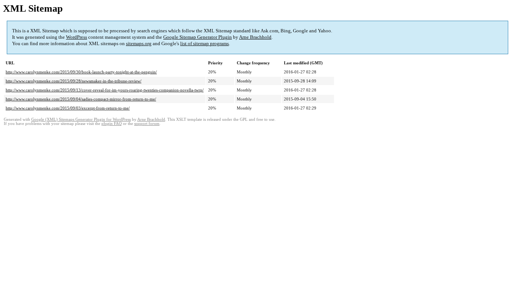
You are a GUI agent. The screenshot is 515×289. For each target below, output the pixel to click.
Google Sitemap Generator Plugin (197, 37)
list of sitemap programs (204, 43)
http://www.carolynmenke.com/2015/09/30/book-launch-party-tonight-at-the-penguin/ (81, 72)
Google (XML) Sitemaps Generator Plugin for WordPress (81, 119)
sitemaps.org (139, 43)
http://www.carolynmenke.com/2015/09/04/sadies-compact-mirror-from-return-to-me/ (81, 99)
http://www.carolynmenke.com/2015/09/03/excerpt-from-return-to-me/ (68, 108)
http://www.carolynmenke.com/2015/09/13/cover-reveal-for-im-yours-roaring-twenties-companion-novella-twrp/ (105, 90)
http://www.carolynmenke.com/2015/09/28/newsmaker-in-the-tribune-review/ (73, 81)
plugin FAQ (111, 124)
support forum (146, 124)
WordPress (76, 37)
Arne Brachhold (255, 37)
